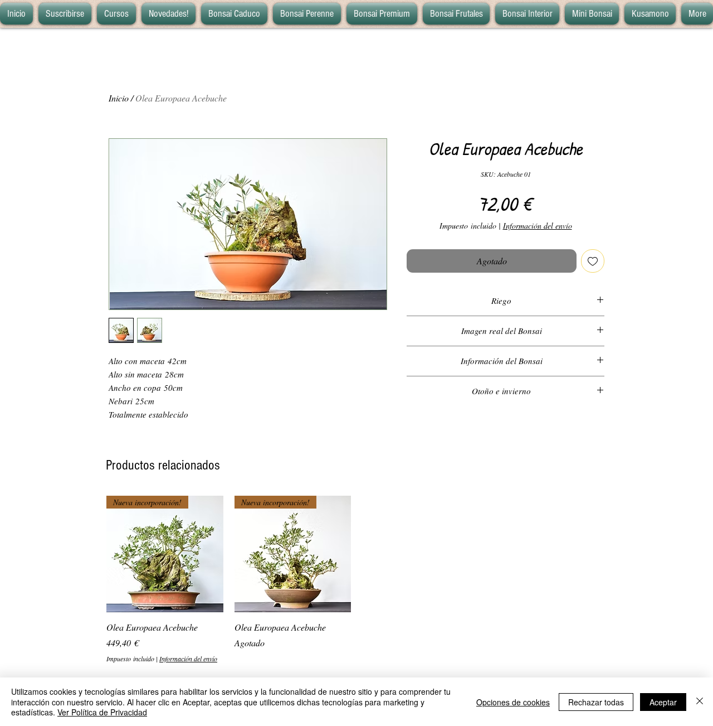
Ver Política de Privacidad (102, 712)
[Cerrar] (699, 701)
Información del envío (537, 225)
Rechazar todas (596, 702)
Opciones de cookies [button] (513, 702)
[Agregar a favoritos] (592, 261)
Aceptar (663, 702)
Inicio (119, 98)
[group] (356, 579)
